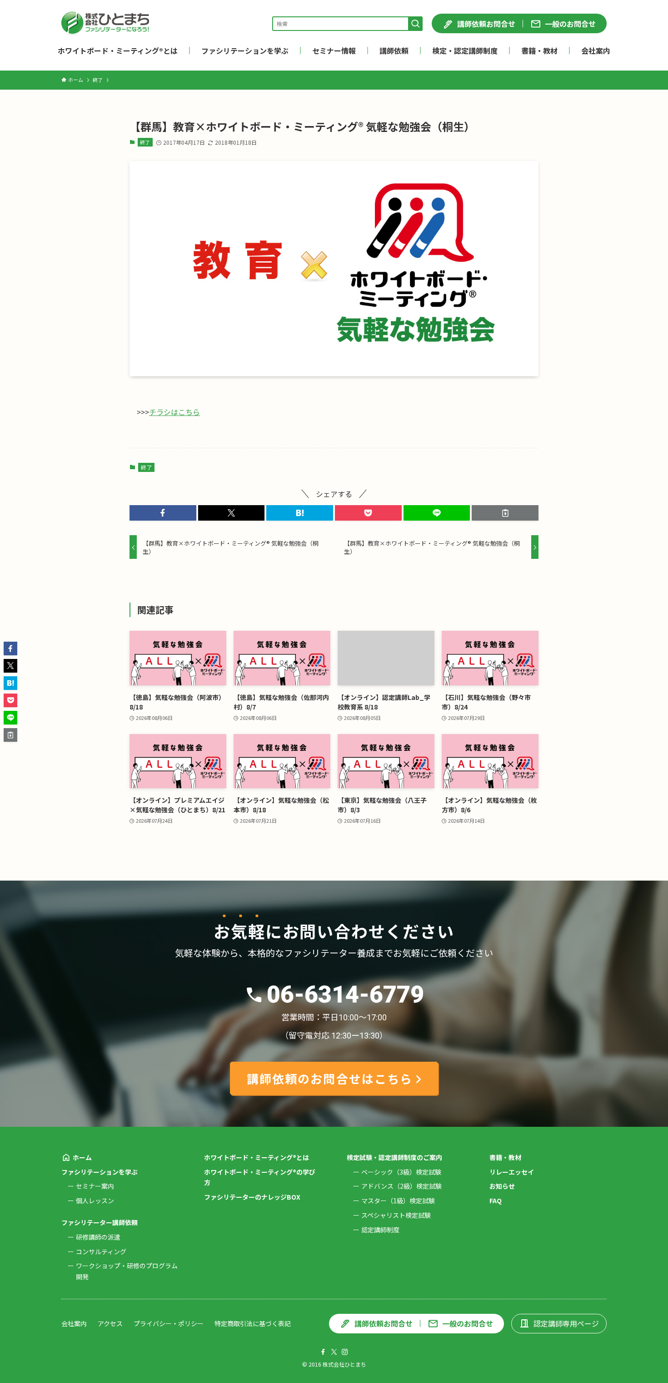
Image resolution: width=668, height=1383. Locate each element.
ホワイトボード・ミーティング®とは (256, 1157)
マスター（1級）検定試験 (398, 1200)
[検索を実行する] (415, 23)
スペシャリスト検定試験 (396, 1215)
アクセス (110, 1323)
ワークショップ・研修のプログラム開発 (127, 1271)
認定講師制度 (380, 1229)
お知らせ (502, 1185)
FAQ (495, 1200)
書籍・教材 (505, 1157)
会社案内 (74, 1323)
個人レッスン (95, 1200)
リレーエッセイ (511, 1171)
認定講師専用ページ (566, 1323)
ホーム (82, 1157)
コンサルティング (101, 1251)
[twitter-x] (334, 1352)
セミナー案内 (95, 1185)
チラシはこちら (174, 411)
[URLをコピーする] (505, 513)
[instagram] (345, 1352)
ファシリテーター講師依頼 (99, 1222)
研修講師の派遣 (98, 1236)
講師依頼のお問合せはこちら (330, 1078)
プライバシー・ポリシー (169, 1323)
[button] (163, 513)
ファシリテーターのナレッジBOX (252, 1196)
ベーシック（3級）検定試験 (401, 1171)
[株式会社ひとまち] (105, 23)
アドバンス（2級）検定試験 (401, 1185)
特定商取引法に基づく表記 (252, 1323)
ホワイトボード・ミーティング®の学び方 (259, 1177)
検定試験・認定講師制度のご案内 (394, 1157)
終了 (145, 142)
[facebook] (323, 1352)
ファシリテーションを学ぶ (99, 1171)
